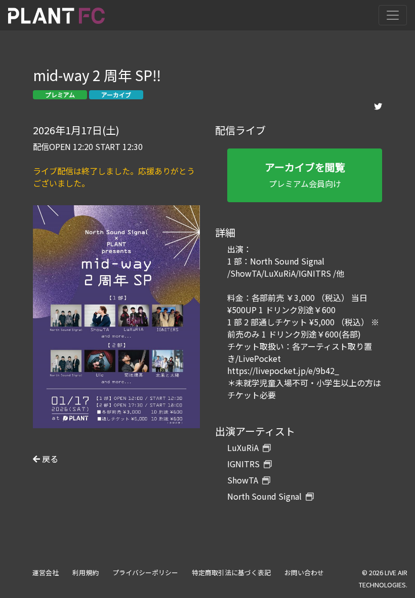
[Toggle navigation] (393, 15)
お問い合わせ (304, 572)
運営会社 (45, 572)
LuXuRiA (243, 447)
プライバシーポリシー (145, 572)
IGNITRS (243, 464)
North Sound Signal (264, 496)
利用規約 (85, 572)
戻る (49, 459)
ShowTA (242, 480)
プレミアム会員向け (305, 175)
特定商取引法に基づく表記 (231, 572)
